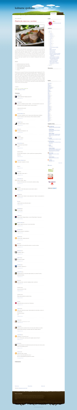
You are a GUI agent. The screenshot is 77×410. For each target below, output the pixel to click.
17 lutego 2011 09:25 (20, 204)
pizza (48, 105)
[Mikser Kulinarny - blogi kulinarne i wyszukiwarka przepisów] (51, 171)
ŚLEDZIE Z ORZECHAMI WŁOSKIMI (54, 127)
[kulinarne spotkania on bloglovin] (52, 188)
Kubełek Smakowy (20, 113)
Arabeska (50, 138)
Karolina (18, 194)
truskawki (49, 117)
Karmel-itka (19, 178)
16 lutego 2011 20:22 (20, 139)
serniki (49, 114)
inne (48, 92)
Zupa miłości (51, 145)
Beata (18, 243)
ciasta (48, 84)
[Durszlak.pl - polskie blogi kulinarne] (50, 165)
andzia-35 (18, 257)
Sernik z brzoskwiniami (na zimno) (54, 157)
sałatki (49, 113)
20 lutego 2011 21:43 (20, 339)
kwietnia (51, 43)
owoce (49, 99)
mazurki (49, 96)
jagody (49, 94)
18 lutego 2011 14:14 (20, 304)
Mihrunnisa (19, 250)
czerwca (51, 40)
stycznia (51, 64)
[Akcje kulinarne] (52, 185)
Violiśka (18, 215)
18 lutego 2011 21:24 (20, 322)
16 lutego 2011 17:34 (20, 98)
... (60, 13)
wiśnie (49, 118)
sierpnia (51, 38)
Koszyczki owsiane (51, 160)
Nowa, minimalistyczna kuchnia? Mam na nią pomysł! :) (55, 142)
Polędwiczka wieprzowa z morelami (25, 21)
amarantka (19, 229)
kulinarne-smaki (20, 222)
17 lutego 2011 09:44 (20, 218)
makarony (49, 95)
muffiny (49, 98)
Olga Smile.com (51, 126)
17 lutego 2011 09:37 (20, 211)
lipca (50, 39)
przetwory (49, 108)
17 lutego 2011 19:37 (20, 268)
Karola (18, 343)
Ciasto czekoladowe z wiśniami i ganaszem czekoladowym (54, 59)
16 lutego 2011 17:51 (20, 109)
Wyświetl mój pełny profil (57, 23)
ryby (48, 112)
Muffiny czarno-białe (53, 49)
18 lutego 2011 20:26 (20, 316)
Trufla (50, 145)
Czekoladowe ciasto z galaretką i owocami (55, 138)
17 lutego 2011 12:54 (20, 225)
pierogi (49, 104)
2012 (49, 31)
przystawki (49, 109)
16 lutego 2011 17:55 (20, 118)
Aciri (18, 136)
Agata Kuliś (19, 334)
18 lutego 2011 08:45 (20, 297)
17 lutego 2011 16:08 (20, 239)
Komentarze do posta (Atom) (23, 388)
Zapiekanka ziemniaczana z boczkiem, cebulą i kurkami (54, 131)
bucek (18, 129)
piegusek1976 (19, 271)
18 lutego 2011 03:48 (20, 290)
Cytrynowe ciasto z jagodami (54, 47)
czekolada (49, 86)
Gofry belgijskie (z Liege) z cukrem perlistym (54, 154)
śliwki (49, 116)
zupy (48, 120)
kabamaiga (19, 208)
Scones (51, 48)
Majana (18, 95)
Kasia (18, 280)
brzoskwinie (49, 83)
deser (48, 89)
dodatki (49, 90)
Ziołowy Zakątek (51, 133)
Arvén (18, 171)
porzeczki (49, 107)
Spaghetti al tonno (52, 50)
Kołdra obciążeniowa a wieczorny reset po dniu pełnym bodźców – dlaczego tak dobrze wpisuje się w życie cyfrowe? (55, 149)
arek (18, 187)
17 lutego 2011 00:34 (20, 190)
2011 (49, 32)
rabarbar (49, 110)
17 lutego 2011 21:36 (20, 283)
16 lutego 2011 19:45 (20, 125)
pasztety (49, 100)
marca (51, 44)
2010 (49, 65)
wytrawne (23, 89)
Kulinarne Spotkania (25, 8)
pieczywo (49, 103)
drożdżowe (49, 91)
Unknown (18, 236)
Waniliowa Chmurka (20, 160)
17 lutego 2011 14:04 (20, 232)
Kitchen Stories (19, 143)
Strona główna (53, 13)
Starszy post (43, 385)
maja (50, 42)
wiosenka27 (19, 122)
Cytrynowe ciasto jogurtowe (54, 60)
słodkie (49, 115)
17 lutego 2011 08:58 (20, 197)
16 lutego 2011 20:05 (20, 132)
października (52, 35)
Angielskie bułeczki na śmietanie (54, 56)
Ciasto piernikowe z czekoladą (54, 62)
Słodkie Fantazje (51, 156)
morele (49, 97)
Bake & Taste (51, 152)
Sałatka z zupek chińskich (53, 61)
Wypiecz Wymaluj (52, 148)
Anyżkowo (50, 159)
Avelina (18, 320)
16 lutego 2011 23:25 (20, 183)
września (51, 37)
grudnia (51, 33)
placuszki (49, 106)
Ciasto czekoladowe (52, 52)
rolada (49, 111)
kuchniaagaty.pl (51, 141)
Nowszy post (17, 385)
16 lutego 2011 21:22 (20, 156)
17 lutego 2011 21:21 (20, 276)
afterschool (19, 264)
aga (17, 301)
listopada (51, 34)
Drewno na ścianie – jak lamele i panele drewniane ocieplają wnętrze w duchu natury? (54, 135)
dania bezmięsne (50, 87)
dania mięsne (20, 89)
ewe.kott (18, 102)
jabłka (49, 93)
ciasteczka (49, 85)
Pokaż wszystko (60, 162)
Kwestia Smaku (51, 129)
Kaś (17, 201)
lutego (51, 45)
